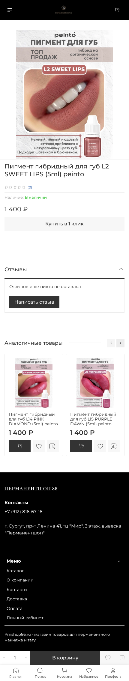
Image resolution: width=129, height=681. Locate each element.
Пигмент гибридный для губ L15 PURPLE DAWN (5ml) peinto (93, 419)
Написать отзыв (34, 302)
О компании (20, 580)
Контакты (17, 589)
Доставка (17, 599)
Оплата (14, 608)
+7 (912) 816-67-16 (23, 511)
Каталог (15, 570)
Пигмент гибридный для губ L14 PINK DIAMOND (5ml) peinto (33, 419)
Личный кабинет (25, 617)
